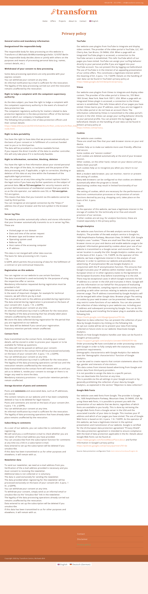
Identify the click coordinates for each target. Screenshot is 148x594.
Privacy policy (84, 544)
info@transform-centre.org (133, 3)
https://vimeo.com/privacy (90, 127)
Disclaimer (82, 539)
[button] (102, 21)
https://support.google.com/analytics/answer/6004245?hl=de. (107, 340)
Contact (81, 534)
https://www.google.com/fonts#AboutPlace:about (101, 439)
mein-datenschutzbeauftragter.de (124, 451)
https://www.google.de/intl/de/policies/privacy (99, 82)
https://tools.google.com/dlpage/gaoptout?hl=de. (101, 317)
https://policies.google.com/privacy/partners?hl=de (102, 445)
